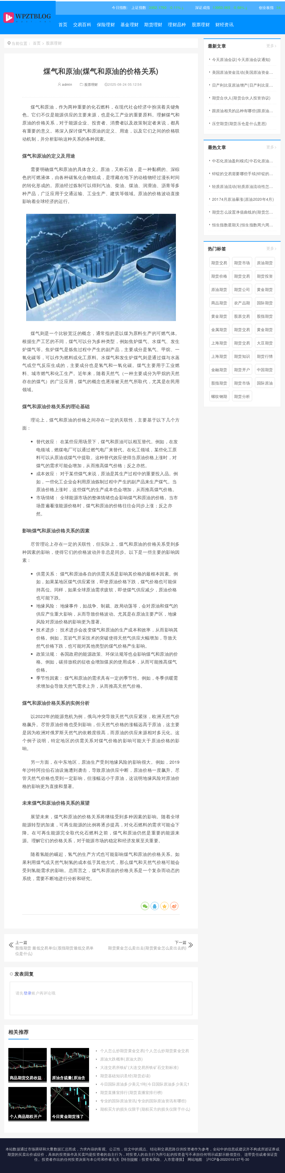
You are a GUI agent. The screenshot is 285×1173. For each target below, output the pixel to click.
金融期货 (219, 369)
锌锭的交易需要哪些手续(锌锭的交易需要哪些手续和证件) (244, 173)
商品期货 (219, 302)
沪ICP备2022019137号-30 (227, 1159)
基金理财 (130, 24)
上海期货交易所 (219, 357)
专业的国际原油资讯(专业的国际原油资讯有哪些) (143, 1100)
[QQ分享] (155, 906)
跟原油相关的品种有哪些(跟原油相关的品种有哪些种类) (244, 110)
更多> (271, 45)
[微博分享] (174, 906)
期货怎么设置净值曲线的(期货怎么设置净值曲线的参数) (244, 212)
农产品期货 (242, 304)
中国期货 (265, 369)
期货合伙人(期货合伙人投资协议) (241, 98)
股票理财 (201, 24)
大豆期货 (265, 343)
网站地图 (195, 1159)
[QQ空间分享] (164, 906)
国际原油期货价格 (265, 384)
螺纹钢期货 (219, 397)
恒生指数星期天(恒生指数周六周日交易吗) (244, 224)
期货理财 (153, 24)
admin (66, 84)
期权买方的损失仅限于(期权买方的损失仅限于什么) (145, 1109)
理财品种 (177, 24)
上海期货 (219, 343)
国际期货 (265, 302)
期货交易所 (242, 277)
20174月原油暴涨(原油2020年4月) (243, 199)
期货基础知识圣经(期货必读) (125, 1075)
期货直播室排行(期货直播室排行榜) (131, 1092)
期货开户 (242, 369)
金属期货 (219, 329)
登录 (28, 993)
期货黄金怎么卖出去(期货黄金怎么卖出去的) (147, 948)
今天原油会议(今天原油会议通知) (241, 59)
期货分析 (242, 396)
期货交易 (219, 262)
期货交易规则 (242, 344)
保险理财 (106, 24)
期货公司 (242, 289)
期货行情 (265, 356)
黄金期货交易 (219, 317)
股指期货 (265, 316)
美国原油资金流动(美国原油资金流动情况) (244, 72)
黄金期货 (265, 289)
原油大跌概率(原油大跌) (121, 1059)
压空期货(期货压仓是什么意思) (239, 123)
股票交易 (242, 316)
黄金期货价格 (265, 330)
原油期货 (265, 262)
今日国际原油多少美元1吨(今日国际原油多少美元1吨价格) (145, 1086)
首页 (63, 24)
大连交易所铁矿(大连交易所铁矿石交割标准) (139, 1067)
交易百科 (82, 24)
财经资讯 (224, 24)
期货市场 (242, 262)
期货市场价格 (242, 384)
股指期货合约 (219, 384)
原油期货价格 (219, 290)
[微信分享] (145, 906)
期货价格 (219, 276)
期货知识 (242, 356)
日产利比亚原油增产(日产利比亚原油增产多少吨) (244, 85)
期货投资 (265, 276)
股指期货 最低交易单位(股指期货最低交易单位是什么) (54, 950)
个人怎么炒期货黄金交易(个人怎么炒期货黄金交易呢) (144, 1053)
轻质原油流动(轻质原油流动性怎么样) (244, 186)
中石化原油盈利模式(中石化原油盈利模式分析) (244, 160)
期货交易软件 (242, 330)
